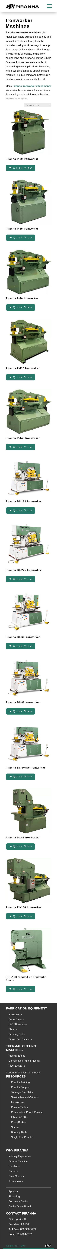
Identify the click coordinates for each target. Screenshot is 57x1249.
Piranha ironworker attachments (32, 86)
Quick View (22, 167)
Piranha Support (20, 1087)
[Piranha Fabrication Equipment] (46, 1246)
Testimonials (16, 1181)
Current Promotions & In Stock (23, 1072)
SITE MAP (20, 1246)
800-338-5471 (28, 1229)
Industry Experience (20, 1156)
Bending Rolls (17, 1034)
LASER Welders (18, 1024)
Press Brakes (16, 1019)
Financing (14, 1196)
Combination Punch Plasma (24, 1060)
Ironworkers (15, 1014)
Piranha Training (20, 1082)
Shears (13, 1029)
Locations (14, 1166)
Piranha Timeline (18, 1161)
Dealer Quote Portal (20, 1206)
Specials (13, 1191)
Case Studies (16, 1176)
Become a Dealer (18, 1201)
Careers (13, 1171)
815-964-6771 (24, 1234)
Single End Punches (20, 1039)
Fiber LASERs (17, 1065)
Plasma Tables (17, 1055)
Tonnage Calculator (22, 1092)
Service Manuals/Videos (24, 1097)
